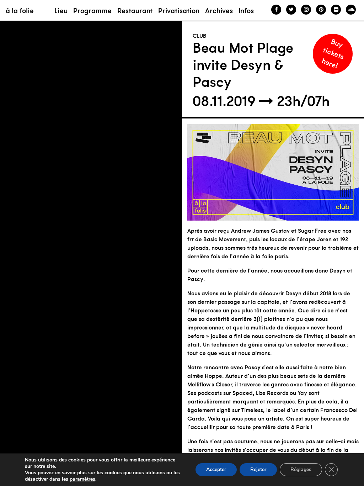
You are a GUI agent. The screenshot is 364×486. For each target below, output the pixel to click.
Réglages (300, 469)
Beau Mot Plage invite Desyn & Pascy (243, 65)
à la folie (20, 10)
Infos (246, 10)
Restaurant (134, 10)
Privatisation (178, 10)
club (200, 35)
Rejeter (258, 469)
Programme (92, 10)
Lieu (61, 10)
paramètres (82, 479)
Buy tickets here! (333, 53)
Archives (219, 10)
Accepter (216, 469)
